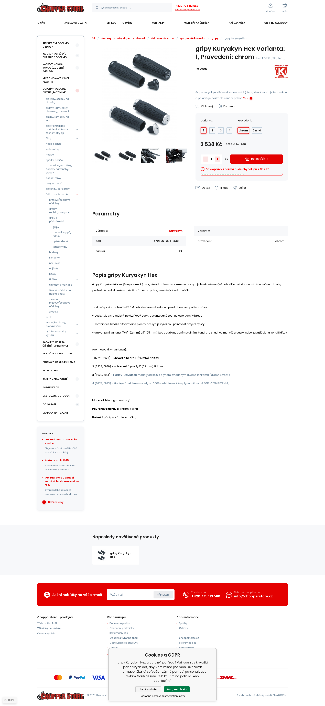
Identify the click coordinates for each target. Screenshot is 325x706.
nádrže (50, 154)
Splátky (183, 623)
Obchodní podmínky (122, 628)
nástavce (54, 263)
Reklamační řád (119, 633)
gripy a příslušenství (192, 38)
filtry (48, 138)
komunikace (50, 387)
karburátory (53, 149)
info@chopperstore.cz (187, 9)
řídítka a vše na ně (162, 38)
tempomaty (60, 246)
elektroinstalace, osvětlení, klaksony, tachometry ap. (57, 129)
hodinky (53, 252)
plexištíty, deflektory (58, 189)
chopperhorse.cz (189, 638)
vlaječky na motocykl (57, 353)
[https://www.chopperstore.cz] (93, 38)
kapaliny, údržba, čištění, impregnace (55, 343)
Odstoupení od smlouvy (124, 643)
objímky (54, 268)
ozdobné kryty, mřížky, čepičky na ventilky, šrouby (59, 169)
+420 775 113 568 (186, 6)
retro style (50, 370)
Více (245, 98)
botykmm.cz (186, 647)
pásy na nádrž (54, 183)
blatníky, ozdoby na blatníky (57, 100)
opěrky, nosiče (54, 160)
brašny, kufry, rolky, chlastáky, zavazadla (58, 109)
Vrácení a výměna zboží (124, 638)
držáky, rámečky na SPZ (57, 118)
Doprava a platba (120, 623)
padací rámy (53, 178)
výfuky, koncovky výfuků (56, 333)
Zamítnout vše (148, 689)
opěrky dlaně (60, 241)
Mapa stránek (105, 695)
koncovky (54, 257)
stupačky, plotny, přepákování (56, 324)
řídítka (53, 279)
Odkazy (183, 628)
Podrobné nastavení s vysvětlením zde (162, 696)
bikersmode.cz (187, 643)
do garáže (49, 404)
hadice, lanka (53, 144)
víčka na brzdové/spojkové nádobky (59, 302)
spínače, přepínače (60, 284)
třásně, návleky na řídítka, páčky (60, 291)
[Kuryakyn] (281, 72)
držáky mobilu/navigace (59, 210)
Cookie (114, 647)
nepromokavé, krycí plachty (55, 80)
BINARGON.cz (280, 695)
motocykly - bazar (55, 412)
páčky (52, 274)
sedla (49, 317)
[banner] (60, 8)
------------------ (191, 633)
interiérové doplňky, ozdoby (56, 44)
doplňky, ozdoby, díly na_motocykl (123, 38)
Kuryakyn (175, 231)
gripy (215, 38)
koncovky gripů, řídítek (62, 234)
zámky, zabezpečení (55, 379)
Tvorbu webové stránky (251, 695)
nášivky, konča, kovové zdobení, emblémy (53, 68)
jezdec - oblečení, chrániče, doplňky (54, 55)
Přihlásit (163, 594)
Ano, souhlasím (177, 689)
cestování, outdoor (56, 396)
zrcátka (53, 311)
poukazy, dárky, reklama (58, 362)
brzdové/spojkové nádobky (59, 201)
